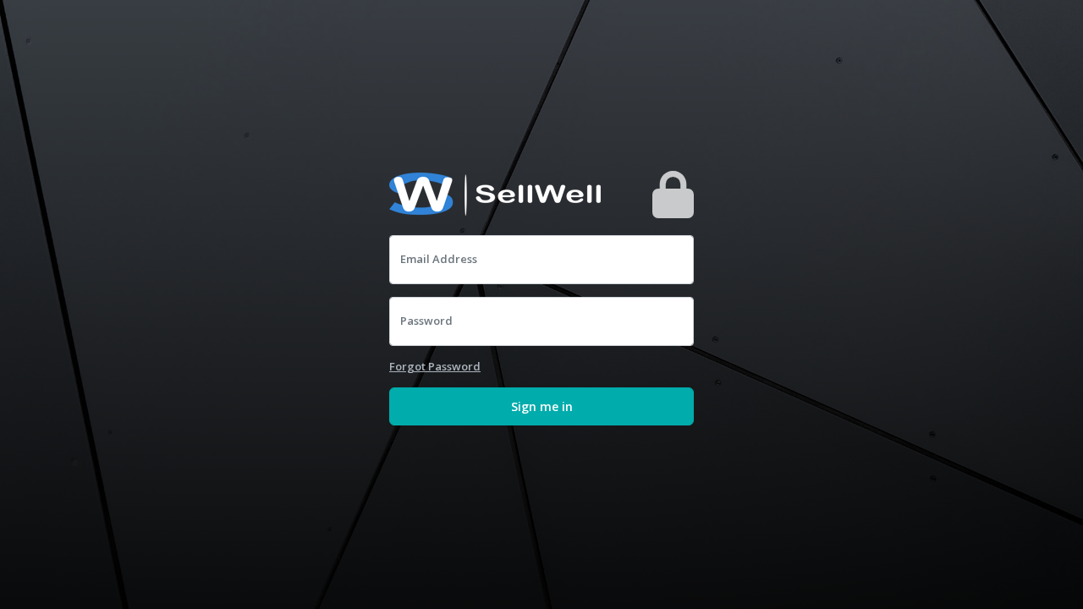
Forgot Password (435, 366)
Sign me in (542, 406)
